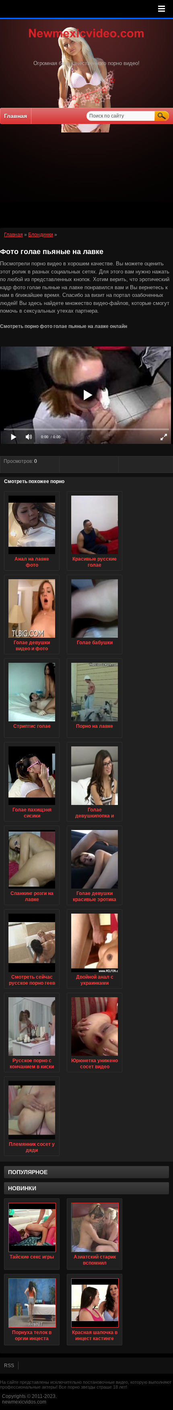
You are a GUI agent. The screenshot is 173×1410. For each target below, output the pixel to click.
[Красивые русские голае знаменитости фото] (94, 554)
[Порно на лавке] (94, 722)
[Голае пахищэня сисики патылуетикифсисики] (31, 805)
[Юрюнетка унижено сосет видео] (94, 1056)
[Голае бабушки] (94, 638)
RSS (9, 1365)
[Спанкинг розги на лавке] (31, 889)
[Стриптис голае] (31, 722)
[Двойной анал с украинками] (94, 972)
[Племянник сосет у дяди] (31, 1140)
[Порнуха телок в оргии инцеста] (31, 1303)
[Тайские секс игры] (31, 1227)
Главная (15, 116)
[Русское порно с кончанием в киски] (31, 1056)
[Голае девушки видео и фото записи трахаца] (31, 638)
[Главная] (86, 38)
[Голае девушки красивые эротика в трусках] (94, 889)
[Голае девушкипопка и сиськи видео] (94, 805)
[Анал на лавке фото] (31, 554)
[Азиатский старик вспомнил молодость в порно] (94, 1227)
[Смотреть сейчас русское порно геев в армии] (31, 972)
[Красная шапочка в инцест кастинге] (94, 1303)
